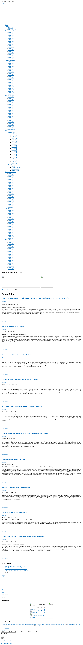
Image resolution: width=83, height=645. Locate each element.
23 (44, 614)
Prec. (3, 576)
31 (36, 617)
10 (2, 589)
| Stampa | (4, 301)
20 (40, 614)
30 (44, 615)
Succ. (3, 590)
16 (44, 612)
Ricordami (5, 636)
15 (43, 612)
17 (36, 614)
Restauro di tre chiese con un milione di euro (15, 566)
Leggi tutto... (5, 321)
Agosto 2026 (42, 604)
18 (37, 614)
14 (41, 612)
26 (39, 615)
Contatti (7, 628)
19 (39, 614)
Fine (3, 592)
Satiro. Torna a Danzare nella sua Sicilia (13, 567)
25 (37, 615)
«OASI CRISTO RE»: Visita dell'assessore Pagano (16, 569)
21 (41, 614)
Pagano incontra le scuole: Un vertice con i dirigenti (16, 570)
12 (39, 612)
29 (43, 615)
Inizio (3, 575)
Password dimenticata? (6, 640)
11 (37, 612)
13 (40, 612)
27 (40, 615)
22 (43, 614)
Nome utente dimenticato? (6, 643)
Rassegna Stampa (6, 290)
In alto (3, 630)
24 (36, 615)
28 (41, 615)
